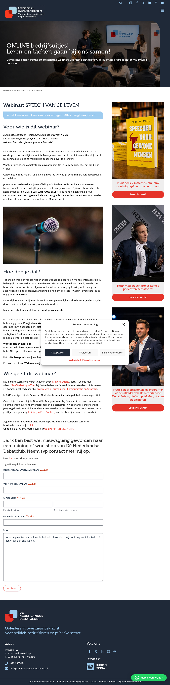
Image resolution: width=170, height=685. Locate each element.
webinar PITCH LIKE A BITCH (60, 428)
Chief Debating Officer (23, 385)
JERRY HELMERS (60, 381)
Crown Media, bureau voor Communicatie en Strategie (67, 389)
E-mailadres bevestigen (65, 510)
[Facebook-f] (137, 3)
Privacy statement (107, 681)
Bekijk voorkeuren (112, 352)
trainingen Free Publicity (41, 412)
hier (11, 458)
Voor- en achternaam (19, 484)
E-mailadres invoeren (13, 510)
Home (6, 90)
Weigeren (85, 352)
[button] (123, 324)
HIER (30, 425)
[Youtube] (162, 3)
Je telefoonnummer (19, 516)
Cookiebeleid (75, 359)
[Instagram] (156, 3)
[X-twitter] (143, 3)
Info (5, 530)
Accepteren (57, 352)
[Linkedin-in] (149, 3)
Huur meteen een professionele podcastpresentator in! (138, 287)
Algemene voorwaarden (129, 681)
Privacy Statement (91, 359)
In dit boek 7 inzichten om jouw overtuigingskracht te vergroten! (138, 184)
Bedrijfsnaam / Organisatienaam (25, 470)
